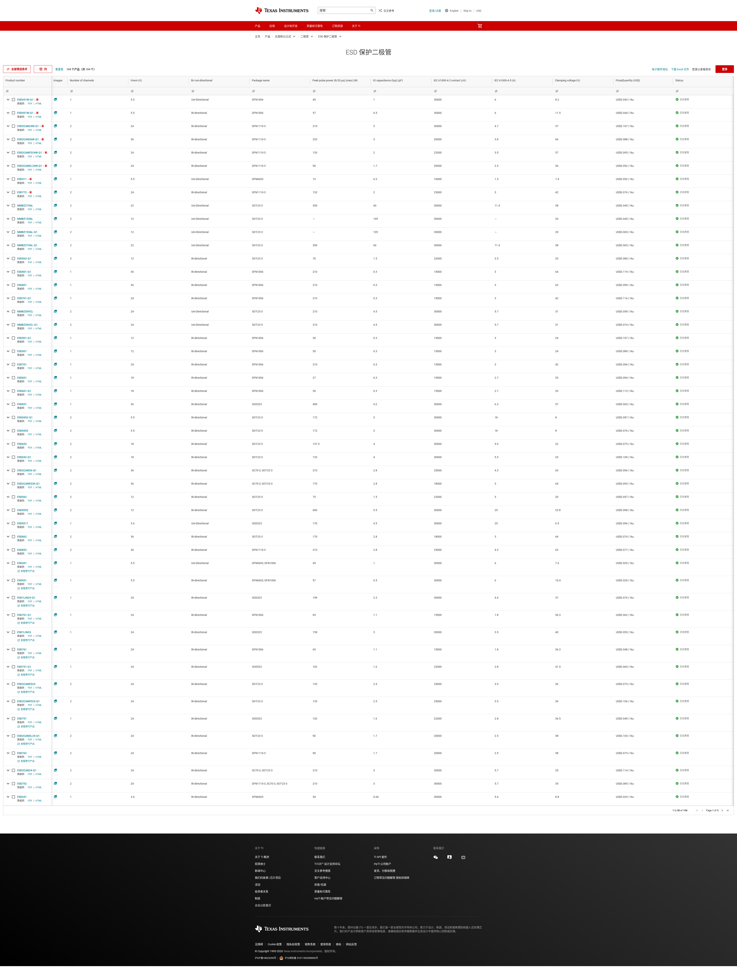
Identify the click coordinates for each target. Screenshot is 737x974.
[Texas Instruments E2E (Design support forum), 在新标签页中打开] (449, 858)
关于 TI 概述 (262, 856)
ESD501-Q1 (24, 338)
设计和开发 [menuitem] (290, 25)
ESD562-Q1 (24, 258)
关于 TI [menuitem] (356, 25)
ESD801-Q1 (24, 271)
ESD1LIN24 (24, 632)
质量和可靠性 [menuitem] (315, 25)
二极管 (305, 36)
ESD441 (22, 563)
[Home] (282, 10)
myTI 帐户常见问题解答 (328, 898)
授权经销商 (402, 877)
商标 (338, 944)
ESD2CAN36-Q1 (26, 470)
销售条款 (310, 944)
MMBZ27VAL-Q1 (27, 245)
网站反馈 (351, 944)
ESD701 (22, 364)
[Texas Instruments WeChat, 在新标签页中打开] (435, 858)
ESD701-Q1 (24, 298)
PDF (30, 103)
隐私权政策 (293, 944)
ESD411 (22, 179)
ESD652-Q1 (24, 457)
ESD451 (22, 580)
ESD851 (22, 404)
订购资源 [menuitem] (337, 25)
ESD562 (22, 496)
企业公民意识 (263, 905)
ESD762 (22, 753)
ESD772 (22, 192)
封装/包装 (320, 884)
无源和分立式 (283, 36)
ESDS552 (22, 510)
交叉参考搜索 (322, 870)
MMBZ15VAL (25, 218)
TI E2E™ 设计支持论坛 (327, 863)
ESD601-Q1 (24, 390)
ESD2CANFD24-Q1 (28, 701)
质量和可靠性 (322, 891)
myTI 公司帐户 (382, 863)
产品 (267, 36)
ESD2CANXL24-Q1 (28, 735)
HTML (39, 103)
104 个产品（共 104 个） (81, 69)
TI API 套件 (380, 856)
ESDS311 (22, 523)
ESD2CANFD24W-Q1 (29, 152)
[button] (696, 810)
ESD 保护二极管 (327, 36)
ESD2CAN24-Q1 (26, 770)
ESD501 (22, 351)
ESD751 (22, 718)
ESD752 (22, 783)
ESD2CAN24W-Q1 (28, 126)
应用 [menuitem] (272, 25)
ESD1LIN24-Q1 (26, 597)
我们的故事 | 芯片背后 (268, 877)
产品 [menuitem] (257, 25)
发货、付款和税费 (384, 870)
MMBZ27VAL (25, 205)
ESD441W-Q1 (25, 99)
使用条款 (325, 944)
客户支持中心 (322, 877)
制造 (257, 898)
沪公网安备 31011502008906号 (301, 958)
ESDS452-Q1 (25, 417)
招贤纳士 (260, 863)
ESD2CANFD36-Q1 (28, 483)
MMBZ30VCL (25, 311)
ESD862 (22, 536)
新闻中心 (260, 870)
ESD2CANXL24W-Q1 (29, 165)
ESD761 (22, 649)
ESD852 (22, 549)
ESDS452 (22, 430)
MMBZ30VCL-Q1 (27, 324)
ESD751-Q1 (24, 666)
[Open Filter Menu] (27, 91)
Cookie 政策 (275, 944)
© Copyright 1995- (269, 951)
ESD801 (22, 285)
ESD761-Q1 (24, 614)
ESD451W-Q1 (25, 112)
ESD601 (22, 377)
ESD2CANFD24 (26, 684)
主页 (257, 36)
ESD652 (22, 443)
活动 (257, 884)
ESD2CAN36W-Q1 (28, 139)
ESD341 (22, 796)
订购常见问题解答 (384, 877)
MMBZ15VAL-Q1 (27, 232)
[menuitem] (480, 26)
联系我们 (319, 856)
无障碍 (259, 944)
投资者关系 (261, 891)
